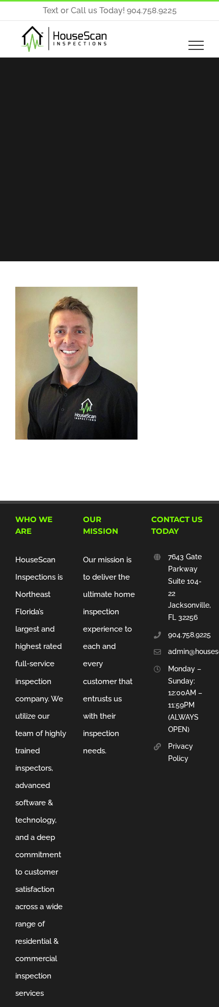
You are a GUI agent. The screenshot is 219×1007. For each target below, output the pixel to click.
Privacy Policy (180, 752)
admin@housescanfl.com (186, 651)
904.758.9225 (186, 635)
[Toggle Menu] (196, 45)
